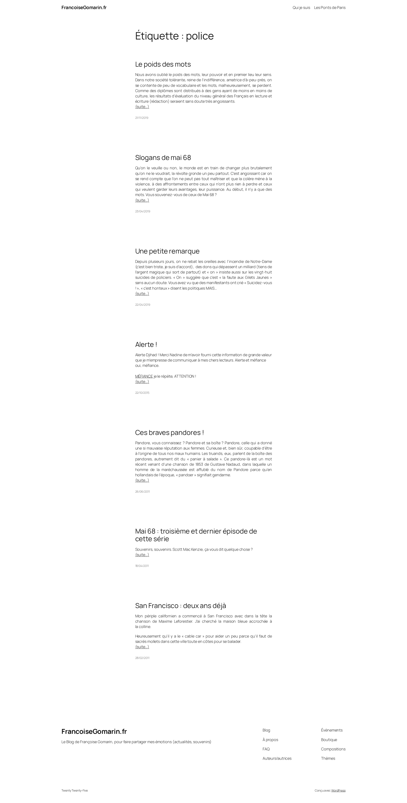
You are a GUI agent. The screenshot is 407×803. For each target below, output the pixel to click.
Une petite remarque (167, 251)
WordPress (338, 790)
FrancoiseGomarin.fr (84, 7)
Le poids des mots (163, 64)
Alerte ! (146, 344)
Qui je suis (301, 7)
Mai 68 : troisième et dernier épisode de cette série (196, 534)
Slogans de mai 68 (163, 157)
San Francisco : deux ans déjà (180, 605)
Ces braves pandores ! (169, 432)
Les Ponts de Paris (330, 7)
